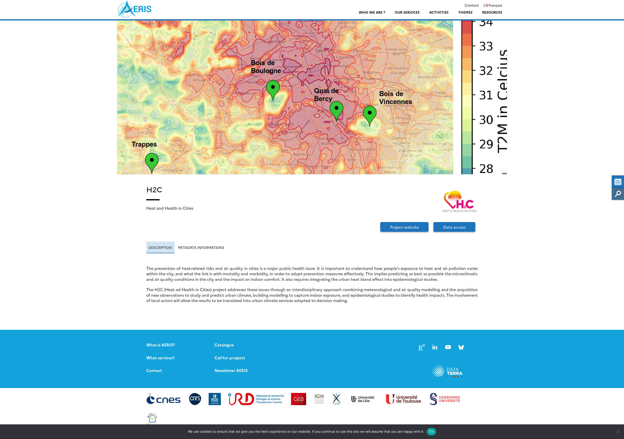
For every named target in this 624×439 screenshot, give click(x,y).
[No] (617, 431)
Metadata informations (201, 247)
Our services (407, 12)
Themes (465, 12)
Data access (454, 227)
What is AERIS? (160, 344)
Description (160, 247)
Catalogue (224, 344)
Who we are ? (372, 12)
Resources (492, 12)
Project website (404, 227)
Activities (438, 12)
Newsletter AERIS (231, 370)
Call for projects (229, 357)
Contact (472, 5)
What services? (160, 357)
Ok (431, 431)
